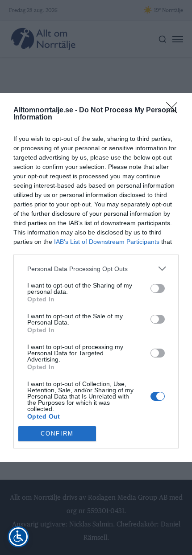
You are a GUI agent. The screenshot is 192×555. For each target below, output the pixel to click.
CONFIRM (57, 433)
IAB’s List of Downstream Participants (106, 241)
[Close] (174, 110)
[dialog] (96, 277)
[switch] (157, 288)
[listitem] (96, 268)
